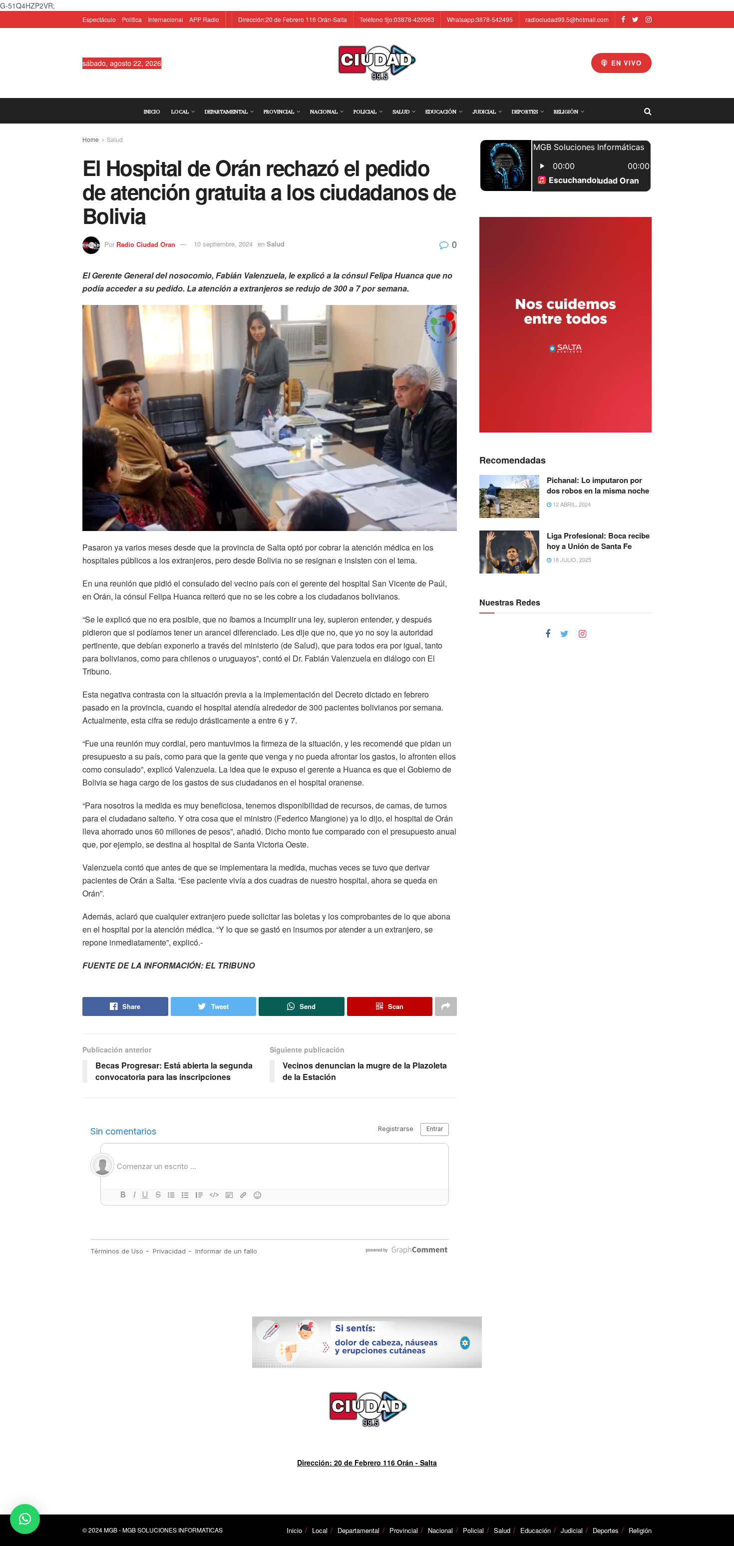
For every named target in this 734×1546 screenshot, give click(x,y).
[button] (25, 1519)
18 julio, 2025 (571, 560)
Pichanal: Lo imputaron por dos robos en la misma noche (598, 485)
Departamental (226, 111)
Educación (440, 111)
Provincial (279, 111)
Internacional (165, 19)
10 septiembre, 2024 (223, 243)
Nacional (324, 111)
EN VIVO (625, 63)
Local (180, 111)
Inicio (152, 111)
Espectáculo (99, 19)
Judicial (484, 111)
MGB (110, 1530)
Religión (566, 111)
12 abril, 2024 (571, 504)
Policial (365, 111)
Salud (400, 111)
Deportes (525, 111)
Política (132, 19)
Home (90, 139)
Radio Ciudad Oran (145, 243)
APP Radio (204, 19)
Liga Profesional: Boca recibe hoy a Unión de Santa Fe (598, 541)
